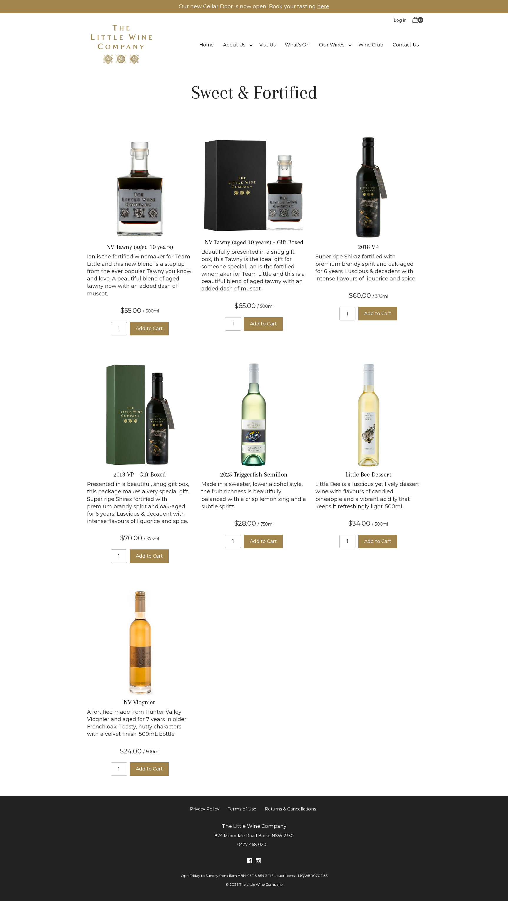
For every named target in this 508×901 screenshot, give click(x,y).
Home (206, 45)
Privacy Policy (204, 809)
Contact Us (406, 45)
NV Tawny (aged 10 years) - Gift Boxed (254, 242)
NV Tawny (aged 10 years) (139, 246)
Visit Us (267, 45)
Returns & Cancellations (290, 809)
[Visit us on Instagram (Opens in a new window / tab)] (258, 861)
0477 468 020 (251, 844)
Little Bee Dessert (368, 474)
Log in (400, 20)
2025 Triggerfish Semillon (254, 474)
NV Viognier (140, 702)
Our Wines (331, 45)
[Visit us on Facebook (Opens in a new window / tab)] (249, 861)
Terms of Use (242, 809)
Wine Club (370, 45)
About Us (234, 45)
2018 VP (368, 246)
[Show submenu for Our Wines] (350, 44)
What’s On (297, 45)
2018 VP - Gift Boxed (139, 474)
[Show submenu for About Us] (251, 44)
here (323, 6)
